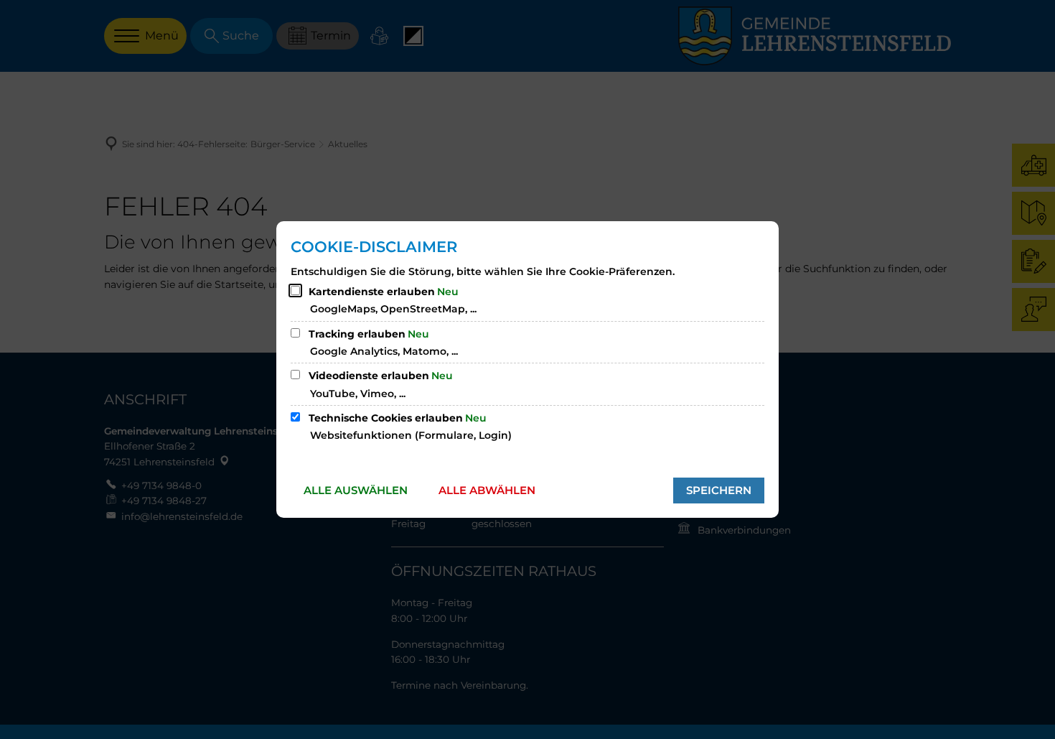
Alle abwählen (487, 490)
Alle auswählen (356, 490)
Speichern (718, 490)
